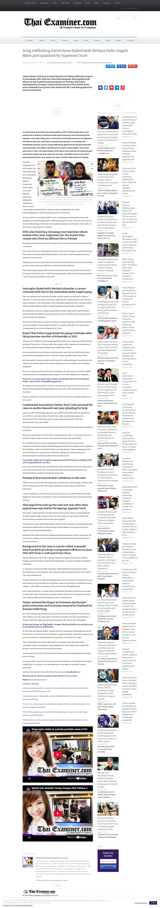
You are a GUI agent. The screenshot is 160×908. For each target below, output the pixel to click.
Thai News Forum (30, 3)
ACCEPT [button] (153, 903)
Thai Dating (77, 3)
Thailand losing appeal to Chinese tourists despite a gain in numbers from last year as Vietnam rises (108, 180)
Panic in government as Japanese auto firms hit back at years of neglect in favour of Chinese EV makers (108, 137)
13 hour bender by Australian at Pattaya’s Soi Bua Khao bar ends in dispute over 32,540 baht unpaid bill (129, 711)
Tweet (112, 66)
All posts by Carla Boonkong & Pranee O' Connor (52, 880)
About (97, 3)
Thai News (29, 40)
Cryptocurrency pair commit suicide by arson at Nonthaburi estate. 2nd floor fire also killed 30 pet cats (129, 552)
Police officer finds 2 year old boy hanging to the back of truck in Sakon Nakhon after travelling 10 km (129, 526)
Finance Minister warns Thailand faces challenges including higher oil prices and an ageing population (129, 686)
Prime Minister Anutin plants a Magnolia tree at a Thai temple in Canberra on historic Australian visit (129, 296)
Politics (52, 40)
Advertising (44, 3)
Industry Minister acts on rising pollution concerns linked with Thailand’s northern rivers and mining (107, 517)
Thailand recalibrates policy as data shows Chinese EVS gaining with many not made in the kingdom (129, 441)
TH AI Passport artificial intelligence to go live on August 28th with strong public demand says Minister (108, 307)
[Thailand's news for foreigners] (61, 24)
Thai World (130, 40)
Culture (108, 40)
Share (123, 66)
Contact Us (106, 3)
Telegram (50, 676)
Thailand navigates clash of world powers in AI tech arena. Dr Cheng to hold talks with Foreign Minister (107, 648)
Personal (97, 40)
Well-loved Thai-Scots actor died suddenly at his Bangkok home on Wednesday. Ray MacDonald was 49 (107, 432)
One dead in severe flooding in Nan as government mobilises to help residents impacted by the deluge (108, 475)
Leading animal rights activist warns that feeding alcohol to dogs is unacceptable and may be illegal (108, 605)
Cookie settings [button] (141, 903)
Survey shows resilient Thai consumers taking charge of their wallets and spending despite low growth (108, 347)
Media (118, 40)
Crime (86, 40)
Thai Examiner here (35, 680)
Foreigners (85, 63)
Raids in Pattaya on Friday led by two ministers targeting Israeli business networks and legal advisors (129, 151)
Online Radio (65, 3)
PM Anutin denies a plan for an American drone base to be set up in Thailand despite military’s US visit (108, 823)
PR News (118, 3)
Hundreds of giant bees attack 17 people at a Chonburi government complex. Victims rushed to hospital (108, 265)
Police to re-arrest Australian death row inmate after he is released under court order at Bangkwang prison (56, 380)
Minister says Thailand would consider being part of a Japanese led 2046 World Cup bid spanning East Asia (107, 390)
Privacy (87, 3)
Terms (54, 3)
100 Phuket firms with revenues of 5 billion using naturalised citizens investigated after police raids (129, 125)
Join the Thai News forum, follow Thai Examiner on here (51, 672)
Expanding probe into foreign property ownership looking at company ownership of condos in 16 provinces (129, 498)
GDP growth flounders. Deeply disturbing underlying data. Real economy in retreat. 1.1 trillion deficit (107, 736)
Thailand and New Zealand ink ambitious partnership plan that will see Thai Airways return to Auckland (107, 222)
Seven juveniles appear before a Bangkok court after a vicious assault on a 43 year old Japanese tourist (129, 632)
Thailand (41, 40)
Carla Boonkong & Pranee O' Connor (60, 63)
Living (76, 40)
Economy (64, 40)
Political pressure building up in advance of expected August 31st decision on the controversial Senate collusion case (129, 213)
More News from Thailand (98, 63)
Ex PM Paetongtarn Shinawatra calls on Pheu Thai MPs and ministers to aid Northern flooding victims (129, 242)
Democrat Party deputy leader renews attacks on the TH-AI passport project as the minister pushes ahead (129, 606)
